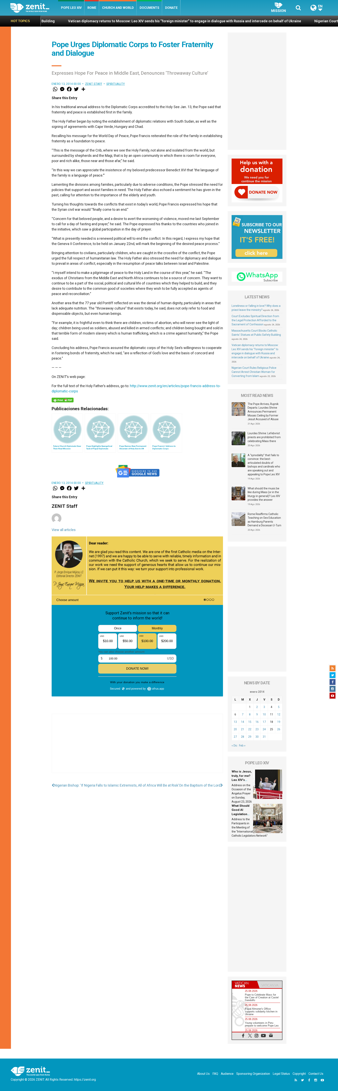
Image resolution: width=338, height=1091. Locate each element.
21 (242, 729)
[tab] (244, 984)
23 (257, 729)
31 (264, 736)
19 (278, 721)
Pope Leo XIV (71, 8)
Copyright (299, 1074)
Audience (227, 1074)
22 (249, 729)
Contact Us (315, 1074)
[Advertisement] (137, 747)
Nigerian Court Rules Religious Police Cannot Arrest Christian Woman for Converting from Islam (254, 372)
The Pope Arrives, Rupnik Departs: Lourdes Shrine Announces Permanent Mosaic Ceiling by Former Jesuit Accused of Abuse (263, 411)
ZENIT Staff (93, 83)
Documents (149, 8)
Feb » (242, 745)
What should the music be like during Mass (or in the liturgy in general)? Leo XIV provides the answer (264, 494)
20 (235, 729)
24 (264, 729)
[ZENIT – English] (34, 8)
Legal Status (281, 1074)
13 (235, 721)
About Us (203, 1074)
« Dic (234, 745)
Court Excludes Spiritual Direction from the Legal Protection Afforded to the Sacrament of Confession (255, 320)
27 (235, 736)
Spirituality (115, 83)
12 (278, 714)
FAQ (215, 1074)
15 (249, 721)
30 (257, 736)
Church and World (118, 8)
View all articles (64, 530)
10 (264, 714)
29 (249, 736)
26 (278, 729)
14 (242, 721)
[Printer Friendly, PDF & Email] (63, 400)
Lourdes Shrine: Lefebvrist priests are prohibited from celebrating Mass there (264, 437)
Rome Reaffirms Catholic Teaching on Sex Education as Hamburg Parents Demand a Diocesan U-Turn (264, 519)
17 (264, 721)
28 (242, 736)
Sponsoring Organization (253, 1074)
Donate (171, 8)
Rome (91, 8)
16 (257, 721)
